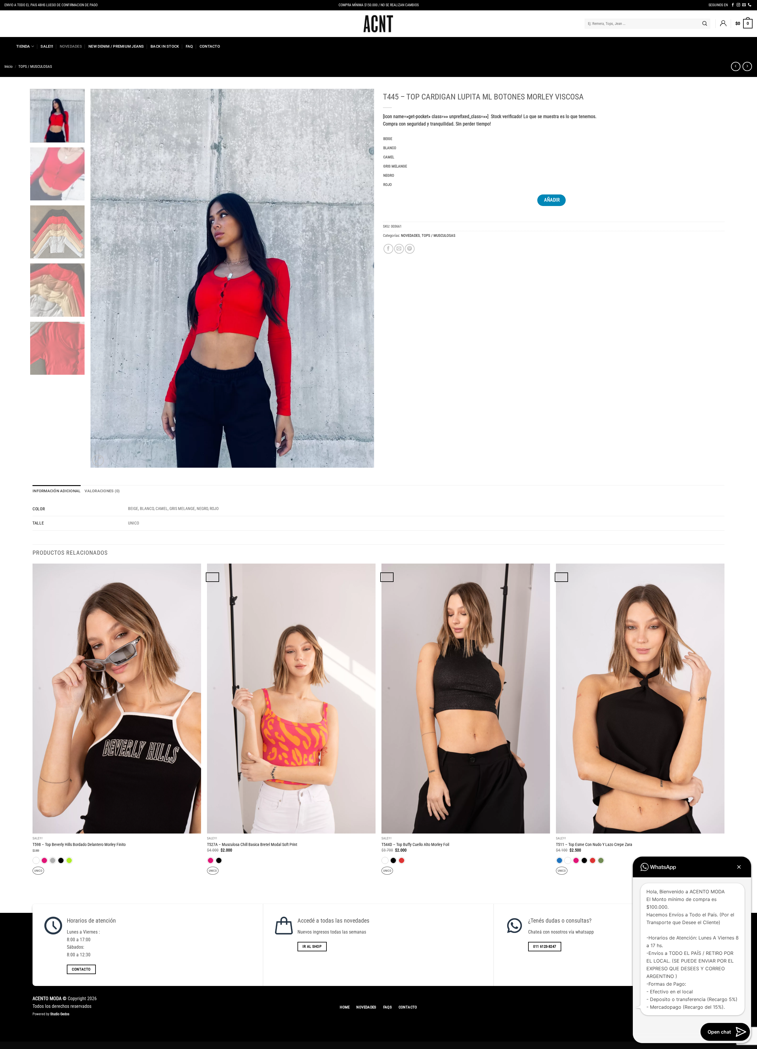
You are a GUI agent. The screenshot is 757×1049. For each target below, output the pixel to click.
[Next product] (735, 66)
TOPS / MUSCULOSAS (35, 66)
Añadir (552, 200)
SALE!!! (47, 46)
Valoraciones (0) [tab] (102, 491)
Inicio (8, 66)
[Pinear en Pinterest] (410, 249)
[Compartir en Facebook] (388, 249)
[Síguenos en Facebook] (733, 5)
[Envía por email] (399, 249)
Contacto (210, 46)
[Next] (361, 278)
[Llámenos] (749, 5)
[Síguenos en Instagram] (738, 5)
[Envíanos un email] (744, 5)
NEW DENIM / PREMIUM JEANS (116, 46)
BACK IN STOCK (165, 46)
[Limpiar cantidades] (396, 139)
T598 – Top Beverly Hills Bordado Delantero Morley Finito (79, 844)
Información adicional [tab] (56, 491)
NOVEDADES (71, 46)
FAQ (189, 46)
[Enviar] (705, 24)
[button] (723, 23)
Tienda (23, 46)
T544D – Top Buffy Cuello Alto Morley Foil (415, 844)
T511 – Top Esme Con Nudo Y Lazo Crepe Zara (594, 844)
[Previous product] (747, 66)
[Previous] (103, 278)
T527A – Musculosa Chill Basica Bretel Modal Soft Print (252, 844)
